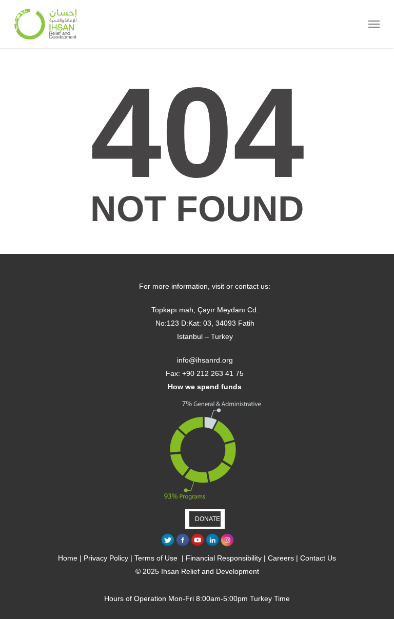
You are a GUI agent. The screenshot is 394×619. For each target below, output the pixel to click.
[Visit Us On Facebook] (182, 545)
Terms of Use (157, 558)
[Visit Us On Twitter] (167, 545)
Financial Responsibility (224, 558)
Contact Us (318, 558)
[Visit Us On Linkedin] (212, 545)
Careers (281, 558)
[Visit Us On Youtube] (197, 545)
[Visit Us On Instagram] (227, 545)
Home (67, 558)
